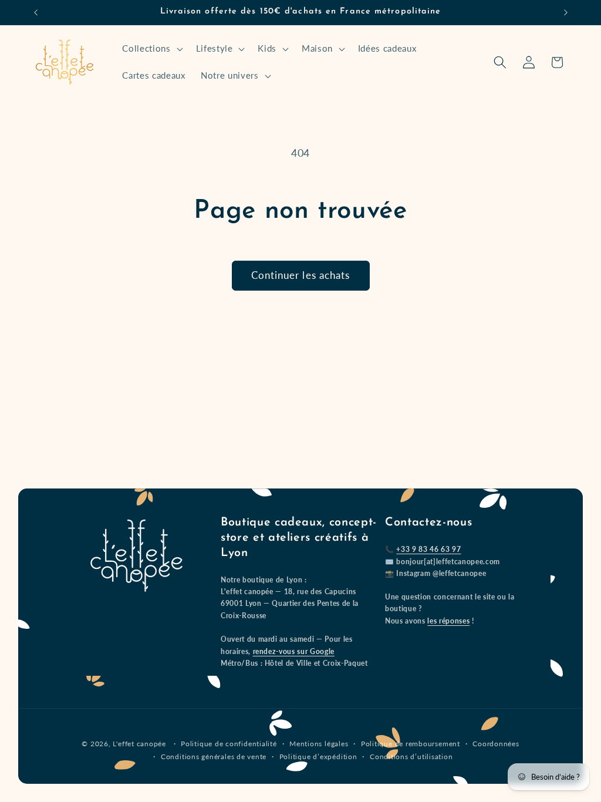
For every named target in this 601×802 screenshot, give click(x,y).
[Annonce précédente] (36, 12)
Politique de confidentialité (229, 743)
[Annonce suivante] (566, 12)
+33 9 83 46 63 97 (428, 549)
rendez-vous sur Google (294, 651)
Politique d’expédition (318, 756)
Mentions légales (318, 743)
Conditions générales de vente (213, 756)
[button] (151, 48)
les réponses (448, 620)
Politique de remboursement (410, 743)
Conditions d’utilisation (411, 756)
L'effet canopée (139, 743)
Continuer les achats (300, 275)
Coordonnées (495, 743)
